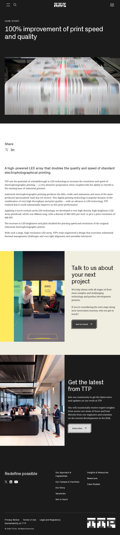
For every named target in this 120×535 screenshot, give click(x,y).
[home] (60, 5)
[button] (8, 4)
